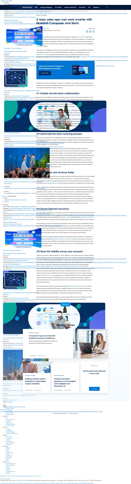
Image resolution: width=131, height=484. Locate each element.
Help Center (9, 436)
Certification (9, 430)
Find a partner (16, 193)
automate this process (53, 183)
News (36, 7)
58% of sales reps (80, 37)
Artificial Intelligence (46, 7)
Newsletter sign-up (10, 471)
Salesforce (67, 314)
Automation (82, 7)
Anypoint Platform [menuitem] (9, 200)
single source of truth (86, 217)
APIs (89, 7)
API (7, 417)
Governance (7, 22)
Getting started (8, 188)
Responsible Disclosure (27, 476)
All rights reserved (73, 413)
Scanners (11, 20)
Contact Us (4, 196)
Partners (8, 468)
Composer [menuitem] (17, 200)
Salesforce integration (41, 15)
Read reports (44, 73)
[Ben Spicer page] (38, 29)
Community (15, 188)
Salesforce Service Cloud (47, 275)
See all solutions (10, 425)
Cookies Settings (37, 476)
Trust (16, 476)
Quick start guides (10, 443)
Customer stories (10, 465)
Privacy (13, 476)
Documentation (9, 441)
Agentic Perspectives (70, 7)
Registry (6, 20)
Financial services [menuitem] (15, 64)
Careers (8, 473)
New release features (11, 463)
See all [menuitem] (6, 10)
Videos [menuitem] (20, 143)
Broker (16, 20)
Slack (76, 314)
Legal (1, 476)
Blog (7, 460)
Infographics (9, 457)
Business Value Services (12, 433)
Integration (96, 7)
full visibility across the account (78, 286)
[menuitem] (24, 4)
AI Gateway (14, 22)
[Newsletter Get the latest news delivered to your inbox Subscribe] (94, 392)
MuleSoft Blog (27, 7)
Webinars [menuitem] (11, 143)
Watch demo (65, 304)
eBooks (8, 454)
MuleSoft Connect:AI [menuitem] (13, 146)
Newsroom (8, 470)
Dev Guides (58, 7)
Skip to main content (6, 1)
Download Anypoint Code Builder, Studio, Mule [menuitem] (38, 11)
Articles (8, 459)
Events (7, 466)
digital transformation (54, 314)
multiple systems (65, 217)
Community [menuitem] (18, 141)
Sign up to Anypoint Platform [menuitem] (17, 11)
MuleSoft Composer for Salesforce (62, 239)
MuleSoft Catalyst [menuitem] (19, 98)
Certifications (17, 96)
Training (21, 188)
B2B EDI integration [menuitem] (16, 66)
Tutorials (8, 440)
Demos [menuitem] (16, 143)
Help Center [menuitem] (12, 99)
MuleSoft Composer (89, 110)
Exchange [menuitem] (20, 6)
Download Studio (10, 414)
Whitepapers (9, 455)
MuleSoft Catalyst (10, 432)
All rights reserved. (20, 480)
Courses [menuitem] (11, 96)
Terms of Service (7, 476)
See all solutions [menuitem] (8, 67)
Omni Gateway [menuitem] (20, 8)
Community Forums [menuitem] (21, 99)
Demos (7, 449)
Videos (7, 451)
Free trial (6, 201)
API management (10, 419)
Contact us (8, 444)
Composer (41, 314)
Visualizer (20, 22)
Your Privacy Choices (5, 478)
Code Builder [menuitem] (13, 6)
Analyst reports (9, 452)
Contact (20, 476)
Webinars (8, 447)
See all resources (9, 145)
